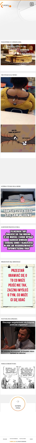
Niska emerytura (8, 364)
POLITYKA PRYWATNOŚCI (14, 438)
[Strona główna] (5, 7)
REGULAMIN (5, 439)
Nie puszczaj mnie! (9, 75)
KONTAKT (31, 439)
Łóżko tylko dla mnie (11, 186)
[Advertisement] (18, 26)
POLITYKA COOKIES (23, 438)
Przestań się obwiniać (11, 262)
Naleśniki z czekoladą (11, 42)
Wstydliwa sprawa (9, 319)
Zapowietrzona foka (10, 227)
